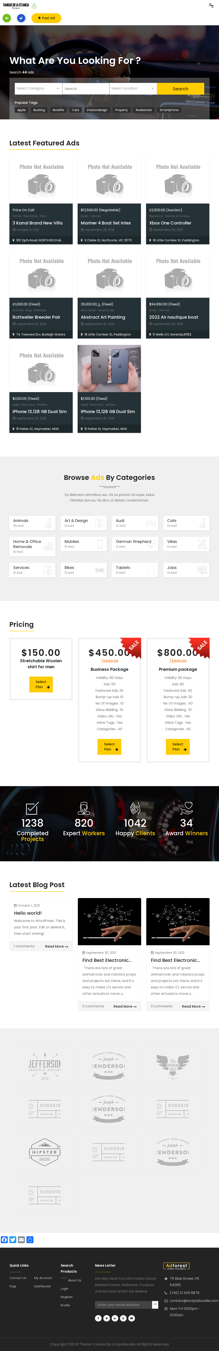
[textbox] (38, 88)
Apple (21, 110)
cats (75, 110)
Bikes (69, 569)
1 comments (24, 946)
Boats (85, 216)
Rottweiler (40, 310)
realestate (144, 110)
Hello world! (28, 913)
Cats (172, 523)
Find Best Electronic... (107, 960)
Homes (17, 216)
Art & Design (88, 310)
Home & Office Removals (27, 546)
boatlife (58, 110)
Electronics (156, 216)
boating (39, 110)
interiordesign (97, 110)
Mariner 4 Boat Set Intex (106, 223)
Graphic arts (106, 310)
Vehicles (95, 216)
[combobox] (38, 89)
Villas (43, 216)
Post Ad (48, 18)
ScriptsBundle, (124, 1344)
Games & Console (177, 216)
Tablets (123, 569)
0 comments (93, 1006)
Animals (18, 310)
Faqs (12, 1286)
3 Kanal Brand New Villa (38, 223)
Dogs (28, 310)
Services (21, 569)
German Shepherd (133, 543)
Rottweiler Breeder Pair (36, 317)
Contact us (17, 1278)
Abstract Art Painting (103, 317)
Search (180, 89)
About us (74, 1280)
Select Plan (41, 684)
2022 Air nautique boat (173, 317)
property (121, 110)
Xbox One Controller (170, 223)
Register (67, 1297)
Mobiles (42, 404)
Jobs (172, 569)
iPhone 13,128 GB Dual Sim (40, 412)
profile (65, 1305)
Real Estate (31, 216)
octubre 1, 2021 (29, 905)
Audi (121, 523)
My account (43, 1278)
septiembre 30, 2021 (101, 953)
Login (64, 1289)
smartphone (169, 110)
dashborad (42, 1286)
